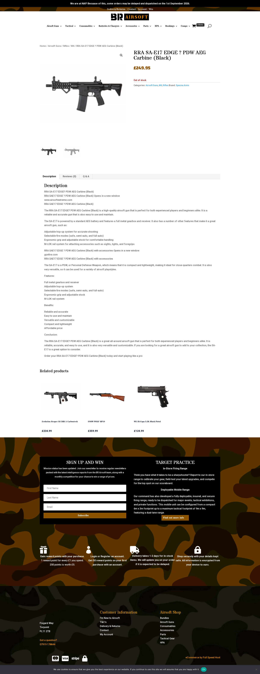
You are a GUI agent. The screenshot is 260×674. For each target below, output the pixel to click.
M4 (72, 46)
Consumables (85, 26)
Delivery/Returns (116, 9)
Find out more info (173, 517)
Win (151, 9)
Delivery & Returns (110, 626)
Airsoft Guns (53, 26)
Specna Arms (182, 85)
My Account (106, 634)
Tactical (69, 26)
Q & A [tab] (86, 176)
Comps (184, 26)
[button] (121, 55)
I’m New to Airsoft (110, 618)
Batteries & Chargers (109, 26)
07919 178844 (47, 644)
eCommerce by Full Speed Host (203, 657)
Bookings (170, 26)
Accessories (131, 26)
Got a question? (48, 640)
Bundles (164, 618)
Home (43, 46)
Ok (203, 669)
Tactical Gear (167, 638)
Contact (131, 9)
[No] (256, 669)
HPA (157, 26)
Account (142, 9)
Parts (146, 26)
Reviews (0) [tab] (69, 176)
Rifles (66, 46)
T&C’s (103, 622)
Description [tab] (49, 176)
